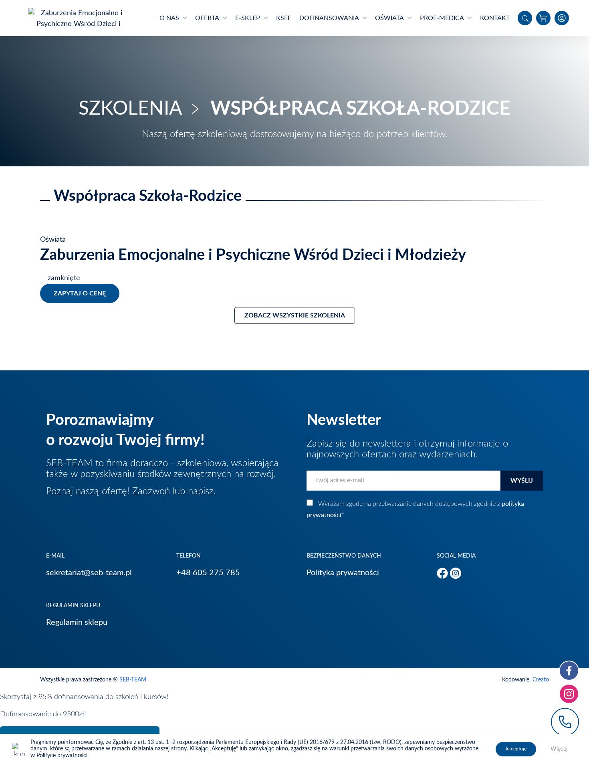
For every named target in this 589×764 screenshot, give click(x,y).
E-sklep (247, 18)
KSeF (283, 18)
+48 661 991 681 (565, 722)
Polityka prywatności (343, 573)
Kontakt (495, 18)
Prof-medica (442, 18)
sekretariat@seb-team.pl (89, 573)
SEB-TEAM (132, 680)
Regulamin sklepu (76, 622)
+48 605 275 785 (208, 573)
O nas (169, 18)
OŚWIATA (389, 18)
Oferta (207, 18)
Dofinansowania (329, 18)
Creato (541, 680)
